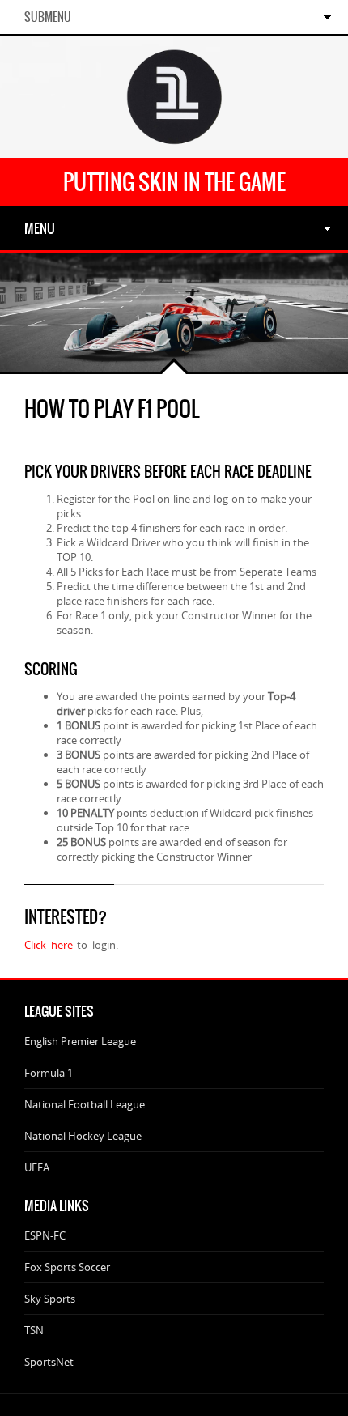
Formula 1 (48, 1072)
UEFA (36, 1167)
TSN (34, 1330)
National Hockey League (83, 1136)
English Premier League (80, 1041)
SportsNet (49, 1361)
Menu (39, 228)
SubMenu (47, 17)
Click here (50, 945)
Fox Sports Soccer (67, 1267)
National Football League (84, 1104)
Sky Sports (49, 1298)
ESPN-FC (45, 1235)
